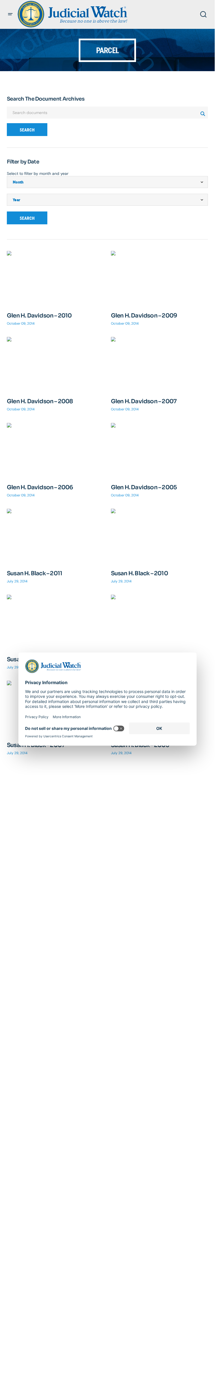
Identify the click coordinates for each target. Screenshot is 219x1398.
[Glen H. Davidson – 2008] (55, 364)
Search (27, 130)
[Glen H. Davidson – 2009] (159, 278)
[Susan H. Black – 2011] (55, 536)
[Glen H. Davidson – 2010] (55, 278)
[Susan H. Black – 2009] (55, 622)
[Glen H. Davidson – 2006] (55, 450)
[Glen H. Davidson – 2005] (159, 450)
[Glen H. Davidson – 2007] (159, 364)
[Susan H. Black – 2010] (159, 536)
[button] (10, 14)
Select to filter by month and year (37, 173)
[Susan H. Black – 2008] (159, 622)
